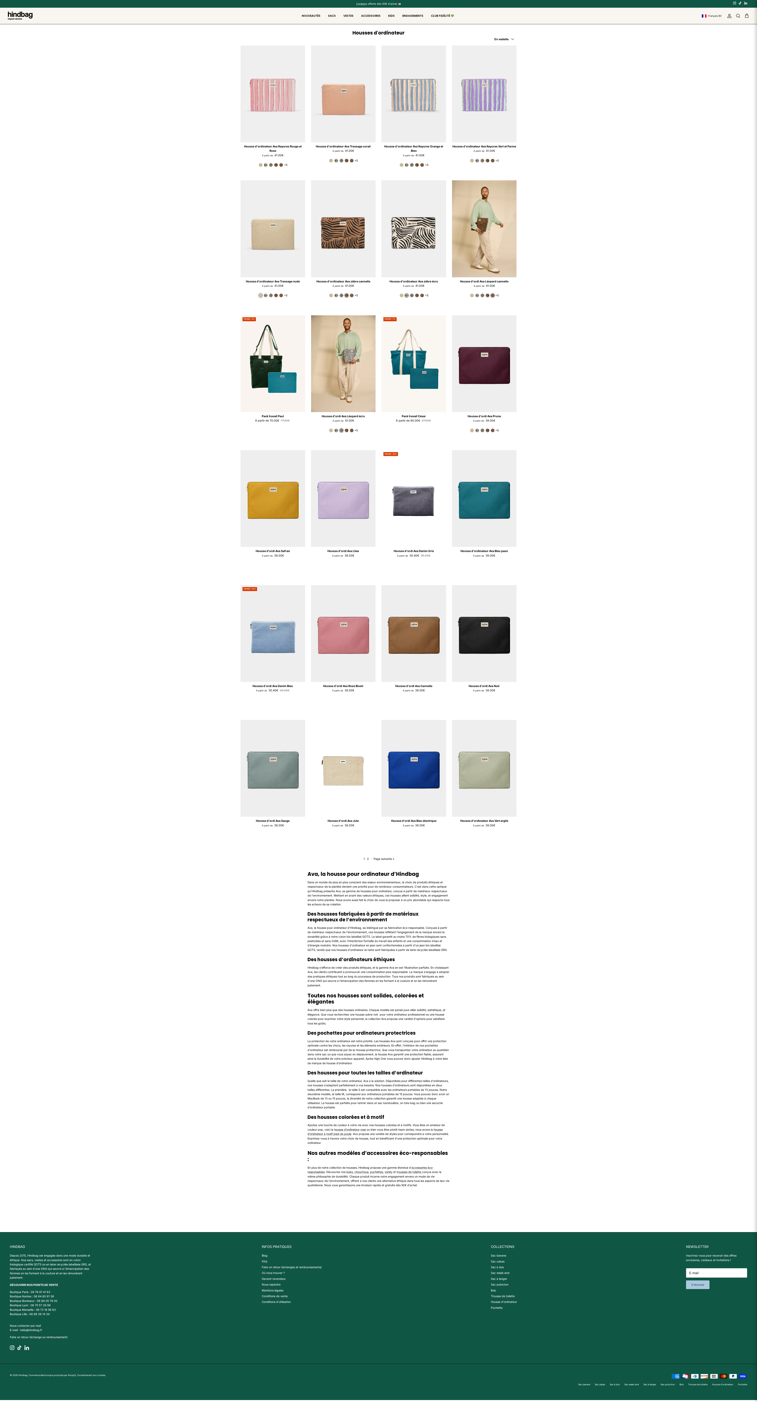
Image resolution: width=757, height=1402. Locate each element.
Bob (493, 1290)
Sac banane (498, 1255)
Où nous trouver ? (273, 1272)
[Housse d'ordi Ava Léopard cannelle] (484, 228)
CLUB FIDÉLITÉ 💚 (442, 16)
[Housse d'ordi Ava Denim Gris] (413, 498)
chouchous (361, 1172)
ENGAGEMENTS (412, 16)
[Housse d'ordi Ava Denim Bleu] (273, 633)
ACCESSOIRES (370, 16)
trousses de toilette (409, 1172)
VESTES (348, 16)
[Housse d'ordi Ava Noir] (484, 633)
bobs (349, 1172)
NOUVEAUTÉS (311, 16)
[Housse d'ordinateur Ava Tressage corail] (343, 94)
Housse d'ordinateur (504, 1301)
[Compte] (728, 16)
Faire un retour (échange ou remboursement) (39, 1337)
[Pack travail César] (413, 363)
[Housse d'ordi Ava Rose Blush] (343, 633)
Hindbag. (23, 1375)
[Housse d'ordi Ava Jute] (343, 768)
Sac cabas (497, 1261)
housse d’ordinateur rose (350, 1129)
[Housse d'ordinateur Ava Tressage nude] (273, 228)
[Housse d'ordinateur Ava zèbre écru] (413, 228)
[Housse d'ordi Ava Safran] (273, 498)
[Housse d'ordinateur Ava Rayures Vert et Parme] (484, 94)
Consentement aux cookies (91, 1375)
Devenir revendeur (274, 1278)
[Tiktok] (740, 3)
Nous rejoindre (271, 1284)
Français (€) (715, 15)
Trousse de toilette (503, 1296)
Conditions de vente (275, 1296)
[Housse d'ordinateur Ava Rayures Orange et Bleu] (413, 94)
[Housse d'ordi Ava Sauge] (273, 768)
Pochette (496, 1307)
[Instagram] (734, 3)
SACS (332, 16)
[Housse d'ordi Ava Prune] (484, 363)
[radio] (260, 165)
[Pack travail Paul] (273, 363)
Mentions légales (272, 1290)
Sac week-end (500, 1272)
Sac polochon (499, 1284)
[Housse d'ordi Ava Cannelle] (413, 633)
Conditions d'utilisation (276, 1301)
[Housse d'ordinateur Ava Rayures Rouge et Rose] (273, 94)
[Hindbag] (20, 16)
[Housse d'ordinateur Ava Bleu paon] (484, 498)
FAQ (264, 1261)
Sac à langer (499, 1278)
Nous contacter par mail (25, 1325)
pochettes (376, 1172)
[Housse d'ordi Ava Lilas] (343, 498)
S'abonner (697, 1284)
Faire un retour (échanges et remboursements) (292, 1267)
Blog (265, 1255)
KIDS (391, 16)
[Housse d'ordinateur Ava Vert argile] (484, 768)
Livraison (361, 3)
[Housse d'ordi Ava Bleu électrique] (413, 768)
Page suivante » (384, 858)
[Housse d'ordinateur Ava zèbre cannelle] (343, 228)
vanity (388, 1172)
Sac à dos (497, 1267)
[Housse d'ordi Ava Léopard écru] (343, 363)
